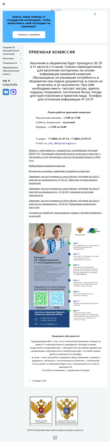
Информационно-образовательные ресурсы (11, 70)
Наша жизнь (8, 58)
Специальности (10, 63)
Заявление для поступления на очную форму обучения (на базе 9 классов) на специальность (64, 192)
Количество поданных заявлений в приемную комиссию (59, 171)
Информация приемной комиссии (47, 165)
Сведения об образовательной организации (11, 50)
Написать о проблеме (29, 35)
